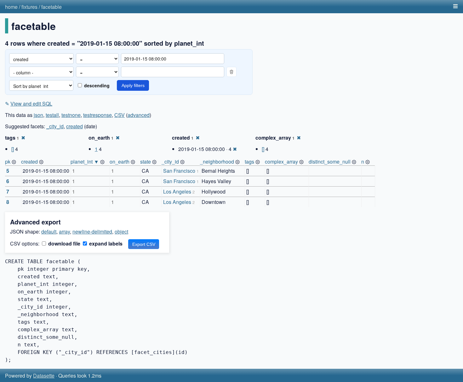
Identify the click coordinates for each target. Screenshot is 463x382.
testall (52, 115)
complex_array (281, 161)
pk (7, 161)
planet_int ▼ (85, 161)
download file (63, 243)
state (145, 161)
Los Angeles (177, 191)
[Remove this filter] (231, 72)
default (48, 231)
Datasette (43, 375)
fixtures (29, 6)
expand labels (105, 243)
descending (96, 85)
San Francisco (179, 170)
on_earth (119, 161)
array (64, 231)
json (38, 115)
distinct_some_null (330, 161)
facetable (51, 6)
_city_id (55, 126)
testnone (71, 115)
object (121, 231)
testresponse (97, 115)
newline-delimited (92, 231)
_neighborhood (217, 161)
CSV (119, 115)
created (74, 126)
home (11, 6)
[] (12, 149)
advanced (139, 115)
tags (249, 161)
